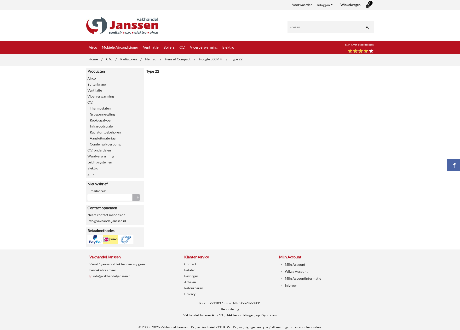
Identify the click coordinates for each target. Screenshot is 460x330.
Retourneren (193, 288)
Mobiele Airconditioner (120, 47)
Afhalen (190, 282)
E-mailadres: (96, 191)
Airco (93, 47)
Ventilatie (151, 47)
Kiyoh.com (269, 315)
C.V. (182, 47)
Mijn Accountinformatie (303, 278)
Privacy (190, 294)
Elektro (228, 47)
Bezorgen (191, 276)
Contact (190, 264)
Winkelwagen (350, 5)
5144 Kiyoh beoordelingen (359, 44)
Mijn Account (295, 264)
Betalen (190, 270)
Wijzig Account (296, 271)
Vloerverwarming (204, 47)
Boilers (169, 47)
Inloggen (323, 5)
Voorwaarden (302, 5)
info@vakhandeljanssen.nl (112, 276)
